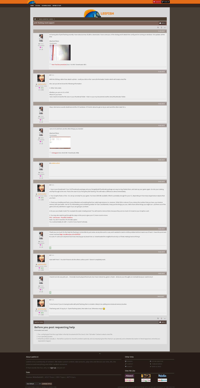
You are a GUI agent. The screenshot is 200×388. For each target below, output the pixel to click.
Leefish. (50, 387)
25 (42, 49)
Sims (32, 5)
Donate (129, 366)
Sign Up (166, 2)
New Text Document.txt (59, 64)
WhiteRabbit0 (38, 377)
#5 (165, 160)
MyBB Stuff (57, 5)
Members (129, 361)
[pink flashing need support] (60, 60)
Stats (28, 372)
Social (37, 5)
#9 (165, 273)
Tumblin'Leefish (157, 364)
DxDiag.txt (55, 153)
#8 (165, 252)
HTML (55, 387)
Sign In (157, 2)
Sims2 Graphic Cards (46, 19)
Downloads (46, 5)
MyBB (33, 387)
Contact (130, 364)
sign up (53, 368)
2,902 (42, 90)
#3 (165, 104)
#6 (165, 181)
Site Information (157, 361)
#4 (165, 125)
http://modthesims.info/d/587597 (70, 234)
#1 (165, 31)
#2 (165, 71)
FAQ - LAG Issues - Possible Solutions (61, 217)
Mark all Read (156, 366)
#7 (165, 229)
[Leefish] (100, 13)
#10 (165, 296)
